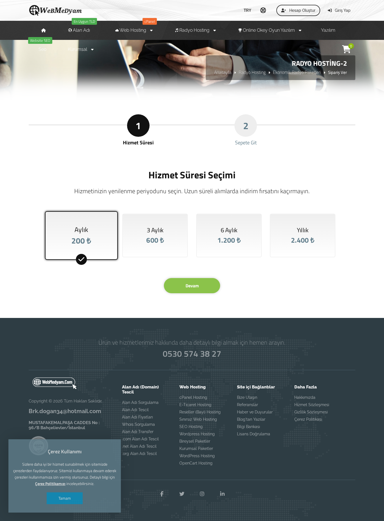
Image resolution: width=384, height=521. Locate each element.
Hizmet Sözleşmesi (311, 404)
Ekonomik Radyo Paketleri (297, 72)
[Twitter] (182, 494)
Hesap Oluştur (301, 10)
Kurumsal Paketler (196, 448)
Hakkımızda (304, 397)
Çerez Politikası (308, 419)
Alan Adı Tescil (135, 410)
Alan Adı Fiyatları (137, 417)
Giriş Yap (342, 10)
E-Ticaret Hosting (195, 404)
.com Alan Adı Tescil (140, 439)
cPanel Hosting (193, 397)
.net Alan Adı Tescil (139, 446)
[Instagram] (202, 494)
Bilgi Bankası (248, 426)
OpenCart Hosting (196, 463)
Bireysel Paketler (194, 441)
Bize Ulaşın (247, 397)
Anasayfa (222, 72)
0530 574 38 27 (192, 353)
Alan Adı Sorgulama (140, 402)
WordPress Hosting (197, 456)
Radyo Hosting (252, 72)
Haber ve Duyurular (255, 412)
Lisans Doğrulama (253, 434)
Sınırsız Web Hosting (198, 419)
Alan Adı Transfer (137, 431)
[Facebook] (161, 494)
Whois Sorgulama (138, 424)
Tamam (64, 498)
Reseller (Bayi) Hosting (200, 412)
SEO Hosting (191, 426)
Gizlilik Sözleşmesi (311, 412)
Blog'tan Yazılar (251, 419)
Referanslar (247, 404)
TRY (247, 10)
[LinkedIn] (222, 494)
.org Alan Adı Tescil (139, 453)
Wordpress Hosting (197, 434)
